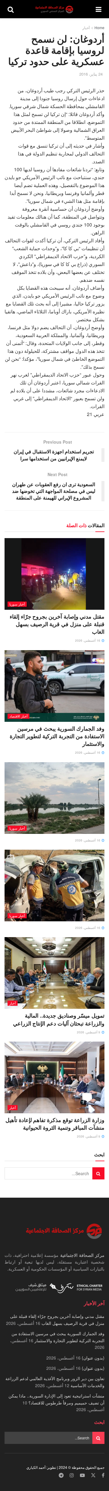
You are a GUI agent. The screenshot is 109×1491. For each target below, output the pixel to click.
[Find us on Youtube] (82, 1475)
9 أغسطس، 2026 (89, 1032)
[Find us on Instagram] (72, 1475)
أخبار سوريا (17, 604)
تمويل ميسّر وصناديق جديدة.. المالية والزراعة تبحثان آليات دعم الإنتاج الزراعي (58, 1019)
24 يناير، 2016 (91, 74)
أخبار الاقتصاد (18, 716)
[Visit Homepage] (54, 9)
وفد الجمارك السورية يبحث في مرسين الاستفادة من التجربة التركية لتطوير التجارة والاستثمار (57, 736)
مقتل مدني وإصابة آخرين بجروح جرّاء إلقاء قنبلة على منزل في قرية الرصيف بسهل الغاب (57, 624)
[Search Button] (11, 9)
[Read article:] (54, 798)
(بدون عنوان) (93, 1358)
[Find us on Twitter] (93, 1475)
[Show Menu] (98, 9)
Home (99, 27)
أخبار (86, 27)
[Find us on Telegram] (61, 1475)
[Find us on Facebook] (103, 1475)
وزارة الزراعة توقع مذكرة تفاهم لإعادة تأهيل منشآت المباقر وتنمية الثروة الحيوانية (54, 1123)
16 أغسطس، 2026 (88, 640)
